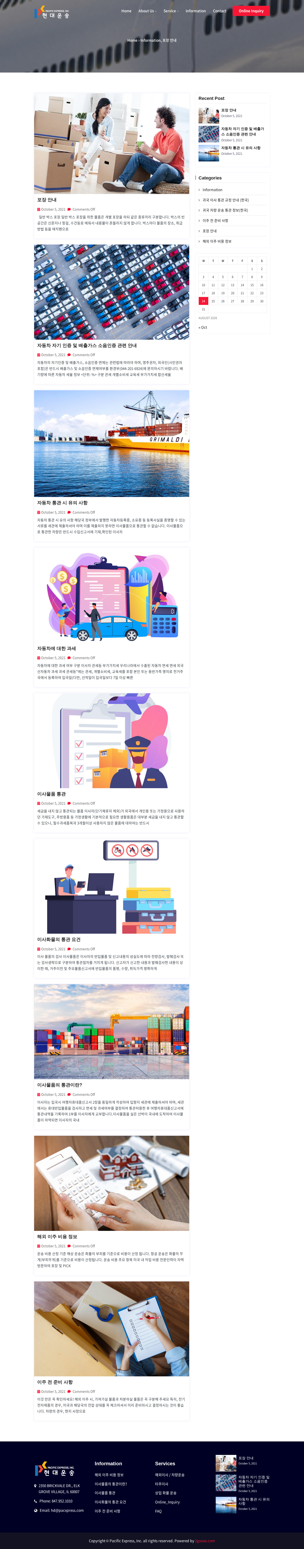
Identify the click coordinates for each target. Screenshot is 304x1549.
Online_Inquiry (167, 1501)
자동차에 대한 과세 (56, 648)
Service (170, 10)
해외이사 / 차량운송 (170, 1474)
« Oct (203, 327)
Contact (219, 10)
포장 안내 (170, 40)
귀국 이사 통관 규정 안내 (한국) (226, 199)
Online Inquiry (251, 10)
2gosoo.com (205, 1540)
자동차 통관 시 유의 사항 (62, 502)
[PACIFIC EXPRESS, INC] (52, 12)
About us (146, 10)
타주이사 (161, 1483)
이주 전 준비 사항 (55, 1382)
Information (196, 10)
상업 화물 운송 (166, 1492)
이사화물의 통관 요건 (59, 939)
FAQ (158, 1511)
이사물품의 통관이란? (59, 1084)
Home (126, 10)
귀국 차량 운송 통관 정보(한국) (225, 210)
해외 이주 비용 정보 (57, 1236)
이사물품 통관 (51, 793)
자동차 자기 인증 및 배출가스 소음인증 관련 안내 (87, 345)
